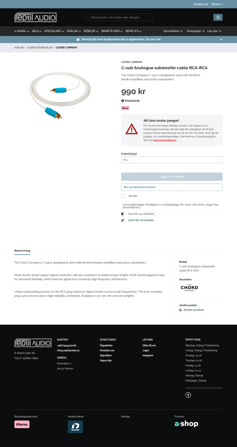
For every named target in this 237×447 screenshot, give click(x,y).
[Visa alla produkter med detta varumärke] (201, 287)
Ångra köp (106, 360)
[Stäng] (221, 40)
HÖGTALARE (52, 31)
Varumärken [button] (171, 31)
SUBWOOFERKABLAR (39, 47)
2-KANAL (20, 31)
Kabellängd (129, 153)
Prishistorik (132, 100)
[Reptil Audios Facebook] (188, 395)
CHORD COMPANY (66, 47)
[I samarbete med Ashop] (186, 424)
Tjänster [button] (216, 4)
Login (146, 350)
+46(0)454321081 (66, 345)
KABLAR (72, 31)
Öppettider (106, 345)
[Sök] (87, 17)
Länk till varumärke (141, 220)
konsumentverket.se (164, 140)
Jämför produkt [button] (193, 309)
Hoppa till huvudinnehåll (117, 4)
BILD (35, 31)
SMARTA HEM (110, 31)
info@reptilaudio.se (68, 350)
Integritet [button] (148, 355)
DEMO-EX (131, 31)
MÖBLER (89, 31)
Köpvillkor (106, 355)
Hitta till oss (149, 345)
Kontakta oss (201, 4)
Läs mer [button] (212, 31)
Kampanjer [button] (194, 31)
